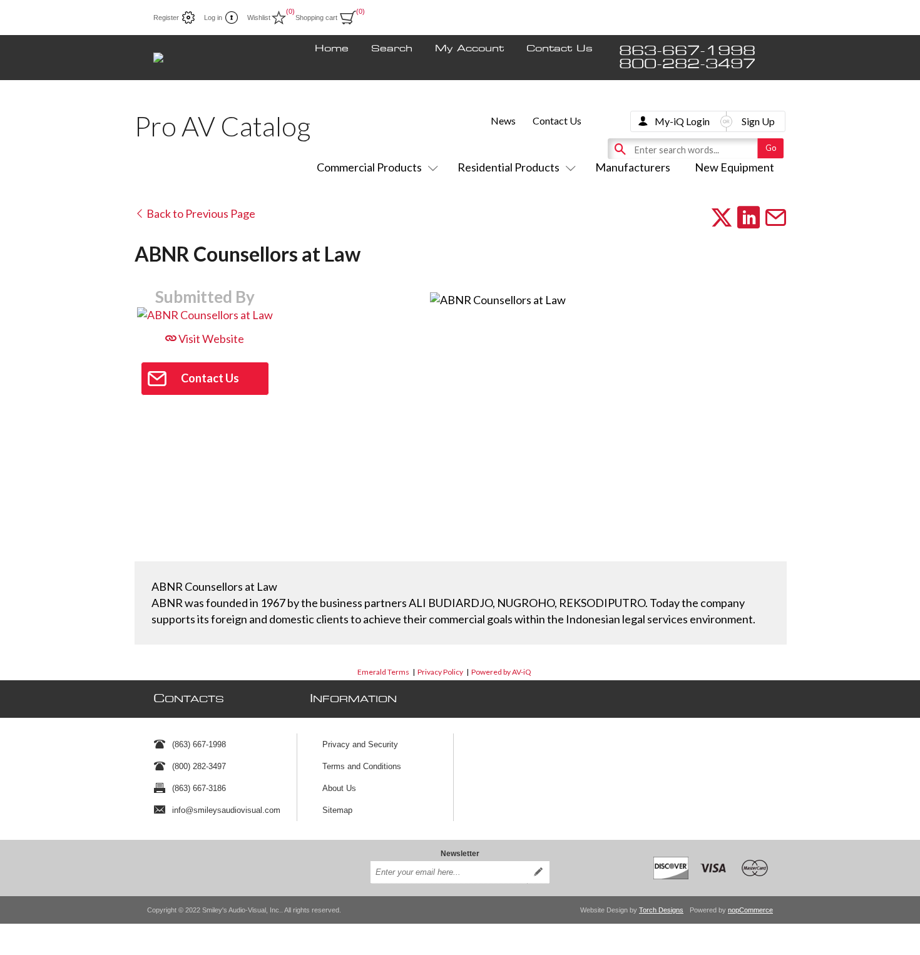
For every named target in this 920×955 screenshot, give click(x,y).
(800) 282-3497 (199, 766)
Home (332, 48)
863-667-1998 (687, 51)
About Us (339, 788)
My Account (469, 48)
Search (391, 48)
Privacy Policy (440, 672)
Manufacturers (632, 167)
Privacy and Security (360, 744)
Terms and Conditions (361, 766)
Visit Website (210, 338)
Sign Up (758, 121)
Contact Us (559, 48)
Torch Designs (661, 910)
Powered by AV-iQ (501, 672)
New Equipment (734, 167)
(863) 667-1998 (199, 744)
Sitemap (337, 810)
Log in (213, 17)
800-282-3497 (687, 64)
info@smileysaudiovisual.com (226, 810)
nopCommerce (750, 910)
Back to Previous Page (200, 213)
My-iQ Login (682, 121)
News (503, 120)
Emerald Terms (383, 672)
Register (166, 17)
